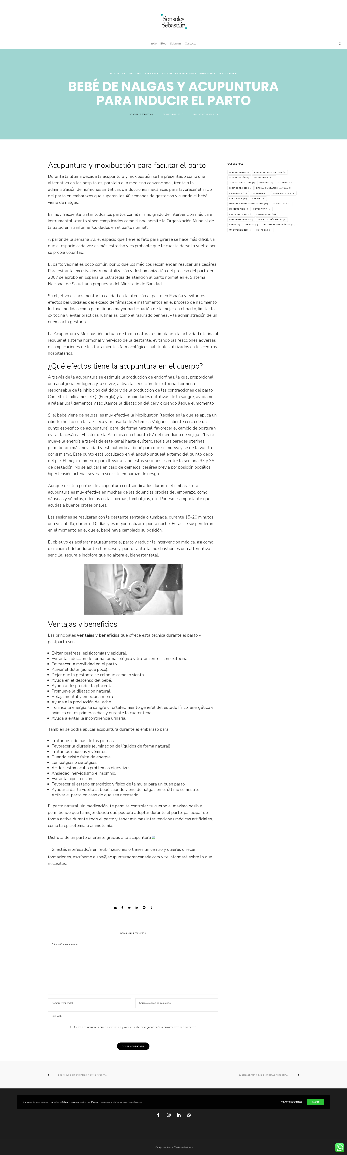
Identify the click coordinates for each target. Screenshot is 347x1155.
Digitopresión (240, 188)
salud (234, 225)
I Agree (315, 1102)
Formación (151, 73)
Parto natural (228, 73)
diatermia (285, 183)
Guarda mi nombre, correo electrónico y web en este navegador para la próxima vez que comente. (135, 1027)
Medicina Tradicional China (179, 73)
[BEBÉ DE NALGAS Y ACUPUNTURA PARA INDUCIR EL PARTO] (115, 908)
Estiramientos (284, 193)
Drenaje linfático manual (273, 188)
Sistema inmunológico (279, 225)
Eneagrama (260, 193)
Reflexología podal (272, 219)
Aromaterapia (264, 177)
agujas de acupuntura (270, 172)
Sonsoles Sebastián (141, 114)
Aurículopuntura (242, 183)
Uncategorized (240, 230)
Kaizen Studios (173, 1147)
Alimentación (239, 177)
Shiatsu (251, 225)
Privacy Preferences (291, 1102)
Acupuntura (117, 73)
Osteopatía (262, 209)
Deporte (266, 183)
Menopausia (281, 204)
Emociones (135, 73)
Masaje (258, 198)
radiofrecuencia (241, 219)
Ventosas (263, 230)
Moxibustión (207, 73)
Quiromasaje (266, 214)
